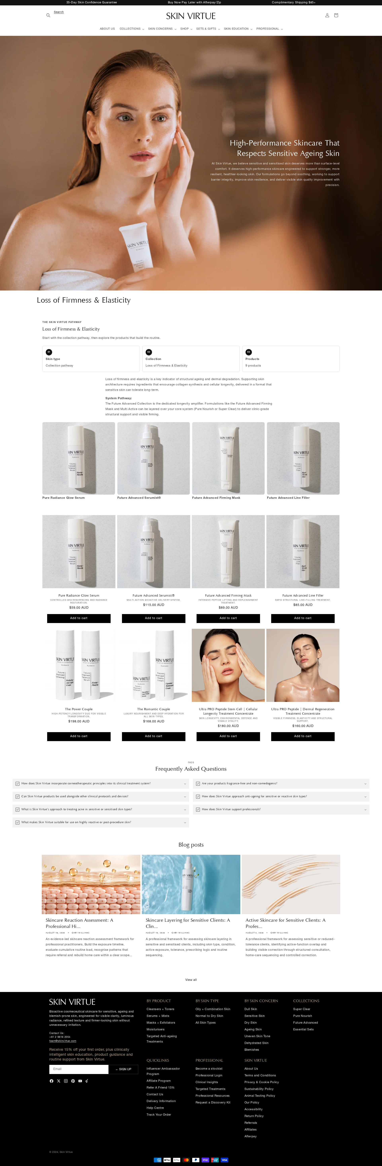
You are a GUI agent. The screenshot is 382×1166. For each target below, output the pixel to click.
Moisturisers (156, 1029)
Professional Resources (213, 1096)
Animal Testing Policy (260, 1096)
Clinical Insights (207, 1082)
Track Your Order (159, 1114)
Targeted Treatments (210, 1089)
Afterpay (251, 1136)
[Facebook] (51, 1081)
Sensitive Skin (255, 1016)
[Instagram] (66, 1081)
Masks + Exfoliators (161, 1022)
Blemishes (252, 1050)
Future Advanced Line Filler (303, 595)
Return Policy (254, 1116)
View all (191, 980)
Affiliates (251, 1129)
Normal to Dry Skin (209, 1016)
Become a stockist (209, 1068)
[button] (53, 15)
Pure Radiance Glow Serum (78, 595)
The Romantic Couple (153, 709)
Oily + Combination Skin (213, 1009)
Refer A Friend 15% (161, 1087)
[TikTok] (87, 1081)
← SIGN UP (123, 1069)
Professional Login (209, 1075)
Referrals (251, 1123)
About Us (251, 1068)
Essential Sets (303, 1029)
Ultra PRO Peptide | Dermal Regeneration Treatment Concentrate (303, 711)
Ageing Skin (253, 1029)
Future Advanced (305, 1022)
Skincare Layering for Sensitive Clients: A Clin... (188, 923)
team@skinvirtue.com (62, 1041)
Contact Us (155, 1094)
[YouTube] (80, 1081)
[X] (59, 1081)
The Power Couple (79, 709)
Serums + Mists (158, 1016)
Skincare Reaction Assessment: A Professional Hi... (79, 923)
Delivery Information (161, 1101)
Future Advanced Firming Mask (228, 595)
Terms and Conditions (260, 1075)
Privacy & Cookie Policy (262, 1082)
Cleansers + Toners (160, 1009)
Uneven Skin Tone (257, 1036)
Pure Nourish (302, 1016)
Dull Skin (251, 1009)
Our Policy (252, 1102)
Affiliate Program (159, 1081)
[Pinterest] (73, 1081)
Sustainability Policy (259, 1089)
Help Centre (155, 1108)
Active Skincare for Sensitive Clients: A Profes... (285, 923)
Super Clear (301, 1009)
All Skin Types (206, 1022)
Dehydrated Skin (257, 1043)
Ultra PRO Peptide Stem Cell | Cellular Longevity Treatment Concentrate (228, 711)
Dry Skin (251, 1022)
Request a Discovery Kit (213, 1102)
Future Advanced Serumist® (154, 595)
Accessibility (254, 1109)
